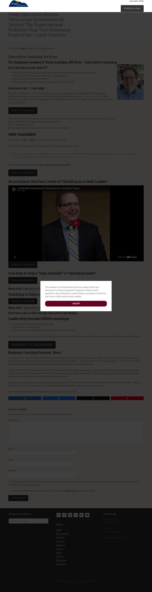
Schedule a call (132, 8)
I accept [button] (76, 303)
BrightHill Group (27, 3)
